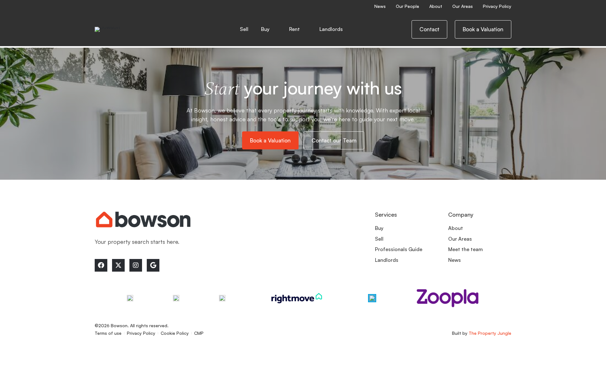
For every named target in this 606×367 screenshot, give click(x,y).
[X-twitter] (118, 265)
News (380, 6)
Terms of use (108, 333)
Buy (265, 29)
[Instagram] (135, 265)
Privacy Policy (497, 6)
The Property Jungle (490, 333)
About (435, 6)
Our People (407, 6)
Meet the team (465, 249)
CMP (199, 333)
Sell (244, 29)
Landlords (386, 260)
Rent (294, 29)
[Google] (153, 265)
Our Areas (462, 6)
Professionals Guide (398, 249)
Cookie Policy (175, 333)
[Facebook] (101, 265)
